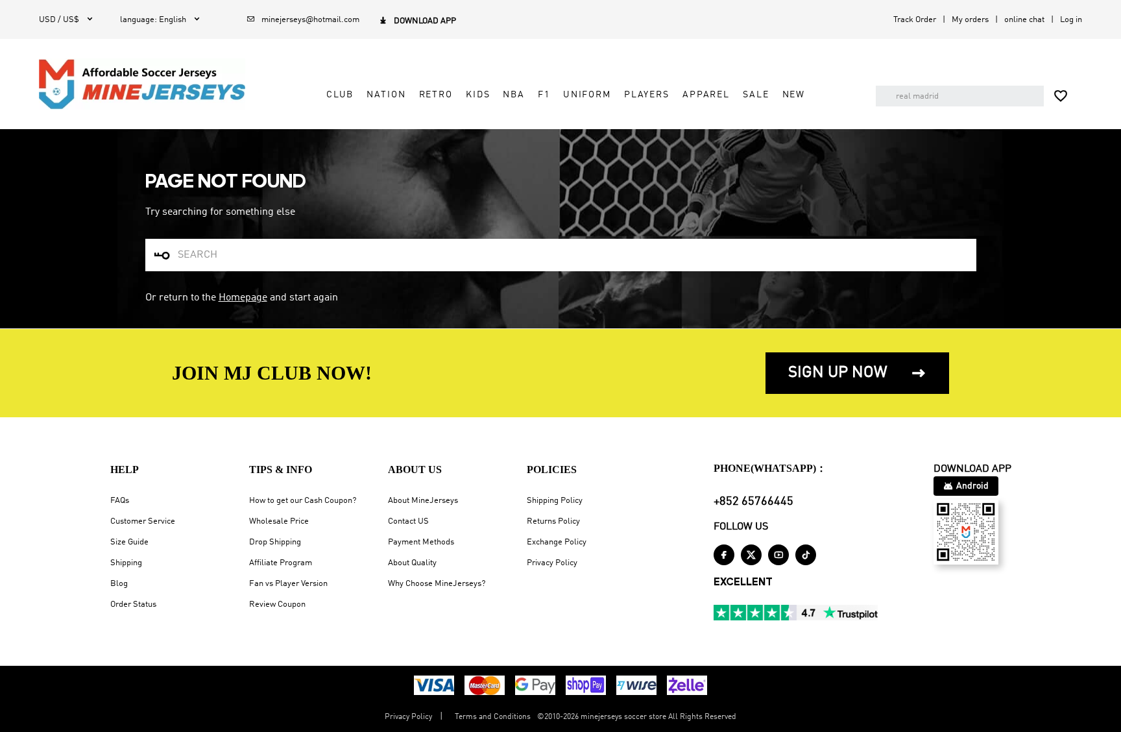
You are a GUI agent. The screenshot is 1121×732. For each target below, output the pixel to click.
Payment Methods (421, 542)
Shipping (126, 563)
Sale (756, 94)
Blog (119, 584)
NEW (794, 94)
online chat (1024, 20)
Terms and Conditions (493, 717)
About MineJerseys (423, 500)
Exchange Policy (556, 542)
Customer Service (142, 521)
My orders (970, 20)
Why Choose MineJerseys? (436, 584)
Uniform (587, 94)
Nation (386, 94)
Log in (1071, 20)
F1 (544, 94)
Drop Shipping (275, 542)
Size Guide (129, 542)
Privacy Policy (552, 563)
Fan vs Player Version (288, 584)
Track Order (914, 20)
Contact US (408, 521)
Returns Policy (553, 521)
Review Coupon (277, 604)
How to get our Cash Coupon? (302, 500)
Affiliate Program (280, 563)
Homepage (243, 298)
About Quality (412, 563)
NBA (514, 94)
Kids (478, 94)
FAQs (119, 500)
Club (340, 94)
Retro (436, 94)
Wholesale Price (279, 521)
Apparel (706, 94)
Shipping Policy (555, 500)
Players (646, 94)
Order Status (133, 604)
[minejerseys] (142, 84)
